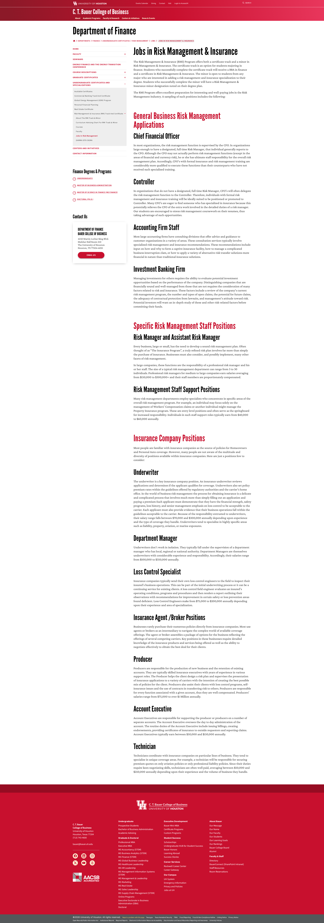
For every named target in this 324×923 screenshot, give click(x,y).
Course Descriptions (84, 72)
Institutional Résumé (107, 920)
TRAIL (176, 917)
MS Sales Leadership (128, 889)
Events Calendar (142, 3)
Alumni (212, 851)
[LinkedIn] (83, 855)
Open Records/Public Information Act (85, 920)
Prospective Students (128, 825)
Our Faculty (214, 833)
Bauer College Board (219, 847)
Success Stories (171, 857)
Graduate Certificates (85, 77)
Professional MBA (126, 842)
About (77, 18)
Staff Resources (216, 868)
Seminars (78, 59)
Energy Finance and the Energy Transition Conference (97, 65)
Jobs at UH (169, 890)
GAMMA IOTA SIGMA (84, 140)
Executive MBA (125, 846)
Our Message (215, 825)
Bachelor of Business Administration (135, 829)
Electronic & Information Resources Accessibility (145, 920)
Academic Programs (91, 18)
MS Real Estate (125, 885)
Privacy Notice (233, 917)
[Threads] (92, 862)
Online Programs (126, 896)
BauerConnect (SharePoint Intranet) (226, 864)
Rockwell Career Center (175, 866)
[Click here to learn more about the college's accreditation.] (86, 877)
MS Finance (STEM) (127, 857)
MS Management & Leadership (132, 878)
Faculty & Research (111, 18)
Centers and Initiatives (86, 148)
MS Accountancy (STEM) (129, 849)
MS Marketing (124, 882)
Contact (162, 3)
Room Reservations (218, 871)
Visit (169, 3)
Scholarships (170, 842)
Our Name (214, 829)
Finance (96, 41)
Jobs (153, 41)
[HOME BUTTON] (74, 41)
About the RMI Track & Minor (88, 118)
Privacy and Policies (173, 886)
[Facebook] (75, 855)
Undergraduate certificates (116, 41)
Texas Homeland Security (163, 917)
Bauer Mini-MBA (171, 825)
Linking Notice (222, 917)
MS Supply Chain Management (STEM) (136, 893)
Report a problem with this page (133, 917)
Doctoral (122, 907)
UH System (169, 879)
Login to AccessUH (181, 3)
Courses (79, 127)
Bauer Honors (170, 849)
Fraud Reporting (185, 917)
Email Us (91, 255)
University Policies (215, 920)
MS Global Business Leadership (133, 860)
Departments (84, 41)
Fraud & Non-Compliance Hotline (204, 917)
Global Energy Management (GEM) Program (92, 100)
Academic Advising (127, 833)
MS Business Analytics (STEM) (132, 853)
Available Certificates (83, 91)
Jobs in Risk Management (87, 136)
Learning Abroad (172, 853)
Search (248, 3)
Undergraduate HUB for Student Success (183, 846)
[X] (75, 862)
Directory (213, 860)
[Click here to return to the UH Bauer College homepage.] (162, 805)
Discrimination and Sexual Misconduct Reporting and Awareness (186, 920)
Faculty (77, 54)
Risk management (140, 41)
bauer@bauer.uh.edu (83, 844)
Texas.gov (149, 917)
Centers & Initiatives (130, 18)
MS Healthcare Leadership (130, 864)
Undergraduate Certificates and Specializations (91, 84)
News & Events (148, 18)
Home (76, 49)
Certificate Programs (173, 829)
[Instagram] (92, 855)
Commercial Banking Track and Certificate (92, 96)
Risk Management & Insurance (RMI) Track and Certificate (98, 113)
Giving (153, 3)
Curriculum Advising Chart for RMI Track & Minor (97, 122)
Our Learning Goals (218, 840)
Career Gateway (171, 870)
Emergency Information (175, 882)
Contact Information (85, 153)
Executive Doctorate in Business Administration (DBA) (133, 902)
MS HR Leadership (127, 868)
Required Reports (121, 920)
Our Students (215, 836)
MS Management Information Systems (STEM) (136, 873)
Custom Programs (172, 833)
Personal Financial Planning (86, 105)
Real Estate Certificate (83, 109)
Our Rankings (215, 844)
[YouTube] (83, 862)
